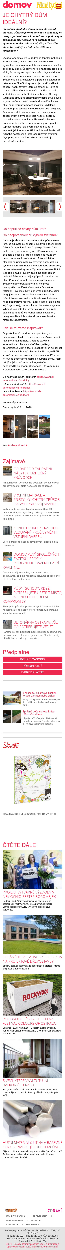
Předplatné (32, 665)
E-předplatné (32, 672)
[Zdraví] (54, 1210)
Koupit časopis (32, 659)
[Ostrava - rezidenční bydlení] (40, 206)
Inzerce (36, 1220)
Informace (32, 1224)
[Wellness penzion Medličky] (44, 426)
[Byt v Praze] (9, 426)
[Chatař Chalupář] (11, 1210)
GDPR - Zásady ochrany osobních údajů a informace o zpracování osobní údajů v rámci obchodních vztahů (32, 1245)
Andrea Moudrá (17, 445)
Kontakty (12, 1224)
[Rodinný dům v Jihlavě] (20, 206)
